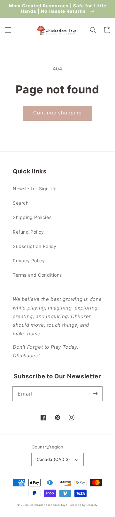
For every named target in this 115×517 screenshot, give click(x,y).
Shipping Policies (32, 217)
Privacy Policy (29, 260)
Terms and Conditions (37, 275)
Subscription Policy (34, 246)
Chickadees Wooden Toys (48, 504)
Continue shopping (57, 113)
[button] (8, 30)
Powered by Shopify (83, 504)
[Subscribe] (95, 394)
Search (21, 203)
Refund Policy (28, 232)
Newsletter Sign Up (35, 188)
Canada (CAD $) (53, 459)
